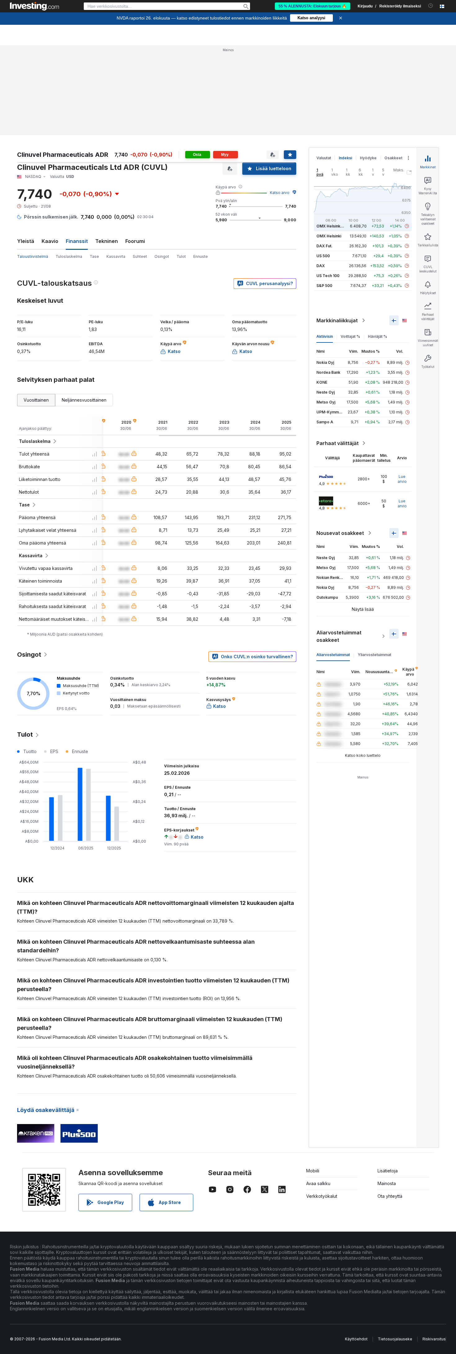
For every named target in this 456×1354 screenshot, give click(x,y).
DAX (320, 265)
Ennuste (200, 256)
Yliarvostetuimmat (374, 654)
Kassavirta (115, 256)
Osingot (161, 256)
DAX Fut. (324, 246)
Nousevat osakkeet (340, 533)
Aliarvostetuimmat (333, 654)
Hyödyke (368, 158)
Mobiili (312, 1170)
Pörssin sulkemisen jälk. (51, 216)
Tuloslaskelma (69, 256)
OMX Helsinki (328, 236)
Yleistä (25, 241)
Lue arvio (402, 479)
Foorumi (135, 241)
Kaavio (50, 241)
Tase (94, 256)
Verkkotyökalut (321, 1196)
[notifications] (430, 6)
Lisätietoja (388, 1170)
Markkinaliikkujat (337, 320)
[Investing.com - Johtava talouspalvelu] (34, 6)
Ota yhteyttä (390, 1196)
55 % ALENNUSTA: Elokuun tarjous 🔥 (312, 6)
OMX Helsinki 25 (331, 226)
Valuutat (323, 158)
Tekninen (106, 241)
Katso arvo (279, 192)
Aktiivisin (324, 336)
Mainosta (387, 1183)
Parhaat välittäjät (337, 443)
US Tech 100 (327, 275)
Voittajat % (350, 336)
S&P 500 (324, 285)
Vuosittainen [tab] (36, 400)
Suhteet (140, 256)
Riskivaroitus (434, 1339)
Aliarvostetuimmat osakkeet (338, 636)
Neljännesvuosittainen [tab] (84, 400)
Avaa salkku (318, 1183)
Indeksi (345, 158)
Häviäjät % (377, 336)
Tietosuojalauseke (395, 1339)
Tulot (181, 256)
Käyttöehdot (356, 1339)
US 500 (323, 256)
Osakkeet (393, 158)
